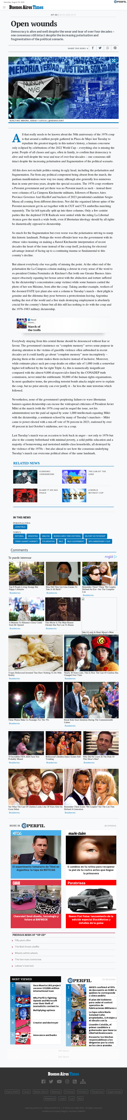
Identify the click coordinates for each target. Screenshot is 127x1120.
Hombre (82, 1091)
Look (62, 1098)
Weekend (50, 1098)
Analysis (46, 536)
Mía (80, 1098)
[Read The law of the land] (74, 472)
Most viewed (22, 979)
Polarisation (48, 541)
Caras (26, 1091)
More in (15, 825)
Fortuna (69, 1091)
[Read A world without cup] (74, 490)
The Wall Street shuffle (27, 946)
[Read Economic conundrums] (25, 472)
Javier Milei (20, 527)
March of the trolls (34, 328)
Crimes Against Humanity (26, 541)
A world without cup (96, 491)
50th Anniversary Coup (99, 541)
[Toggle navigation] (5, 7)
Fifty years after (23, 940)
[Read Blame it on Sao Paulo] (25, 490)
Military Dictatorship (95, 536)
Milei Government (75, 541)
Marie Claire (40, 1091)
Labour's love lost (24, 965)
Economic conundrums (46, 473)
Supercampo (114, 1091)
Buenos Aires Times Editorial (67, 536)
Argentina (33, 536)
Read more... (32, 321)
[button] (113, 60)
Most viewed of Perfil (91, 981)
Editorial (19, 536)
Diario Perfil (12, 1091)
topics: (17, 532)
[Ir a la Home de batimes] (63, 1074)
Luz (71, 1098)
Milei (61, 541)
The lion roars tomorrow (28, 959)
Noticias (56, 1091)
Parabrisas (97, 1091)
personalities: (22, 523)
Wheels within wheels (26, 952)
